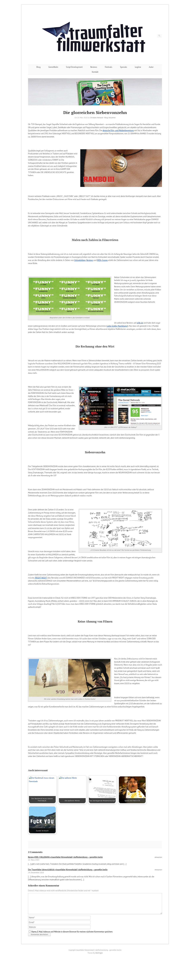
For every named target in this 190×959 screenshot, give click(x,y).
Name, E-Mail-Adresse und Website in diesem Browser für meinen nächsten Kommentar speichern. (72, 931)
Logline (138, 67)
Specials (123, 67)
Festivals (108, 67)
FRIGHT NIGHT (41, 578)
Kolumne (112, 117)
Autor (151, 67)
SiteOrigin (99, 953)
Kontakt (95, 72)
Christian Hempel (96, 117)
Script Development (74, 67)
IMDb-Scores (102, 260)
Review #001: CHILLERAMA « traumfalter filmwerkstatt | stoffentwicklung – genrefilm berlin (65, 857)
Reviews (93, 67)
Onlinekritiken (80, 260)
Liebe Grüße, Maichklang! (117, 326)
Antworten (158, 857)
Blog (39, 67)
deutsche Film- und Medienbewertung (118, 130)
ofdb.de (140, 323)
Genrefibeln (53, 67)
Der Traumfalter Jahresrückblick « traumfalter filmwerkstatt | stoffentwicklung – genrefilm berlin (67, 869)
